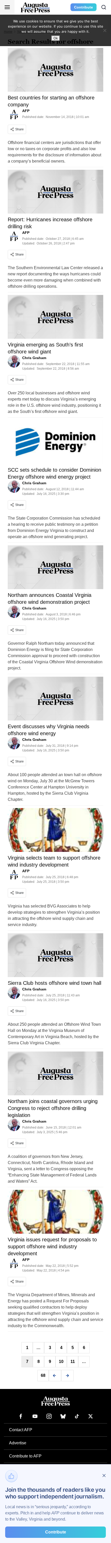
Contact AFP (20, 1430)
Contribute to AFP (25, 1456)
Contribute (83, 7)
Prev (55, 1375)
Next (67, 1375)
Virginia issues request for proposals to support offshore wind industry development (52, 1246)
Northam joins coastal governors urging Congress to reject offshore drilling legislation (53, 1108)
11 (72, 1361)
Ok (55, 38)
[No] (104, 30)
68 (43, 1375)
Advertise (17, 1443)
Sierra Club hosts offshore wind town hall (54, 983)
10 (61, 1361)
